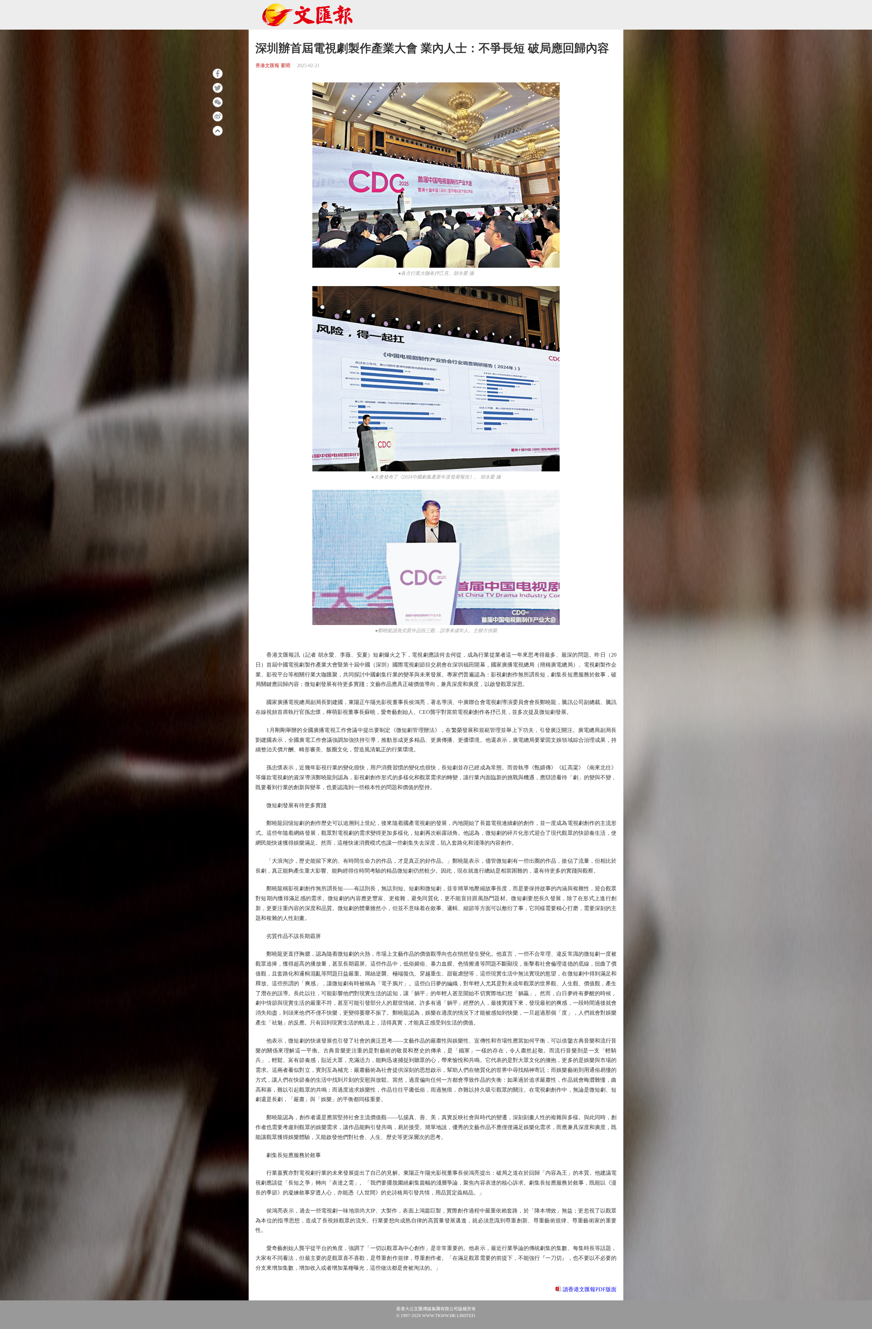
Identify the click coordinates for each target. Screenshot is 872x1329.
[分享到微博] (218, 116)
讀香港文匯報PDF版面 (590, 1289)
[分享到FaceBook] (218, 73)
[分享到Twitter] (218, 88)
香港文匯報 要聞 (272, 65)
